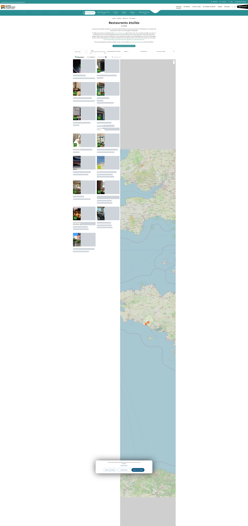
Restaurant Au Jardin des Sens (83, 243)
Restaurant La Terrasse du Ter (107, 148)
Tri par (91, 57)
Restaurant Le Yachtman (81, 121)
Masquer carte (117, 57)
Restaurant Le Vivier (104, 218)
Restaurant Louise (79, 75)
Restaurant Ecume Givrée (82, 170)
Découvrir (125, 18)
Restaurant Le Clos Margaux (107, 75)
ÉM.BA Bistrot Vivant (104, 121)
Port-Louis (123, 33)
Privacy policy (124, 465)
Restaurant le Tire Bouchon (82, 148)
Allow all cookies (138, 470)
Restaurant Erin (78, 193)
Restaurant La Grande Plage (107, 170)
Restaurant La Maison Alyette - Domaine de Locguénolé (107, 194)
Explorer (119, 18)
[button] (84, 13)
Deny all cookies (110, 470)
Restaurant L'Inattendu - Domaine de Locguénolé (81, 219)
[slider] (105, 51)
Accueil (114, 18)
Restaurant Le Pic (103, 98)
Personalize (124, 470)
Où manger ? (133, 18)
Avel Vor (116, 33)
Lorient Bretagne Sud (136, 42)
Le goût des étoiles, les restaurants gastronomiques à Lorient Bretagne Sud (123, 39)
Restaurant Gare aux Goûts (82, 98)
